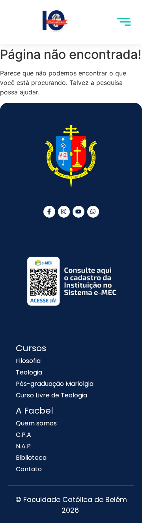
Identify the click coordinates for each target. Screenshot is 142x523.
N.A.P (23, 446)
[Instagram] (64, 212)
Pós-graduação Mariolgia (54, 383)
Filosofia (28, 360)
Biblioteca (31, 457)
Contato (29, 469)
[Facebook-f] (49, 212)
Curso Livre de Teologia (51, 395)
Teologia (29, 372)
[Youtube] (78, 212)
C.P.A (23, 434)
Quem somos (36, 423)
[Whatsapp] (93, 212)
